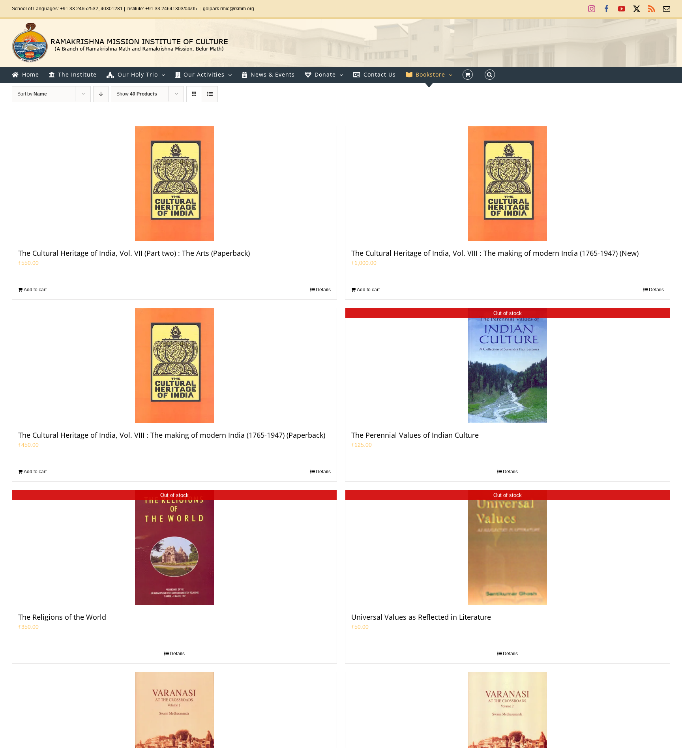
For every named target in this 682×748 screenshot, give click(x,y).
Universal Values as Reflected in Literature (421, 617)
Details (323, 289)
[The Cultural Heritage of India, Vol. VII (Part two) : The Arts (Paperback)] (174, 183)
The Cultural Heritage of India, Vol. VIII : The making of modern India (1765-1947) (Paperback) (171, 435)
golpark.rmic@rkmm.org (228, 8)
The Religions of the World (62, 617)
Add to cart (35, 289)
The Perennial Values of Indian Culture (415, 435)
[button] (490, 74)
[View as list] (209, 94)
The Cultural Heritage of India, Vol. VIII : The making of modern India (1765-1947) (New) (495, 253)
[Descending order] (101, 94)
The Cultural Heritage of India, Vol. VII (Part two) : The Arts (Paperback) (134, 253)
